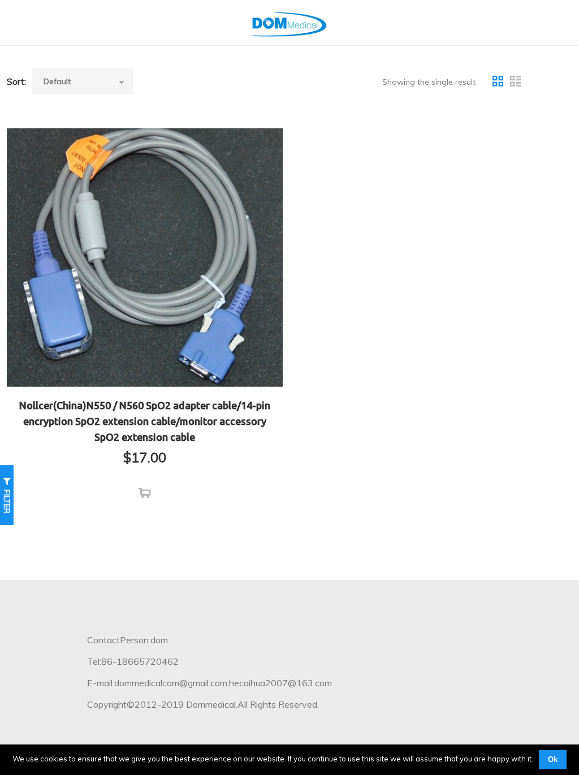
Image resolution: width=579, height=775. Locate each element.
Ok (553, 759)
